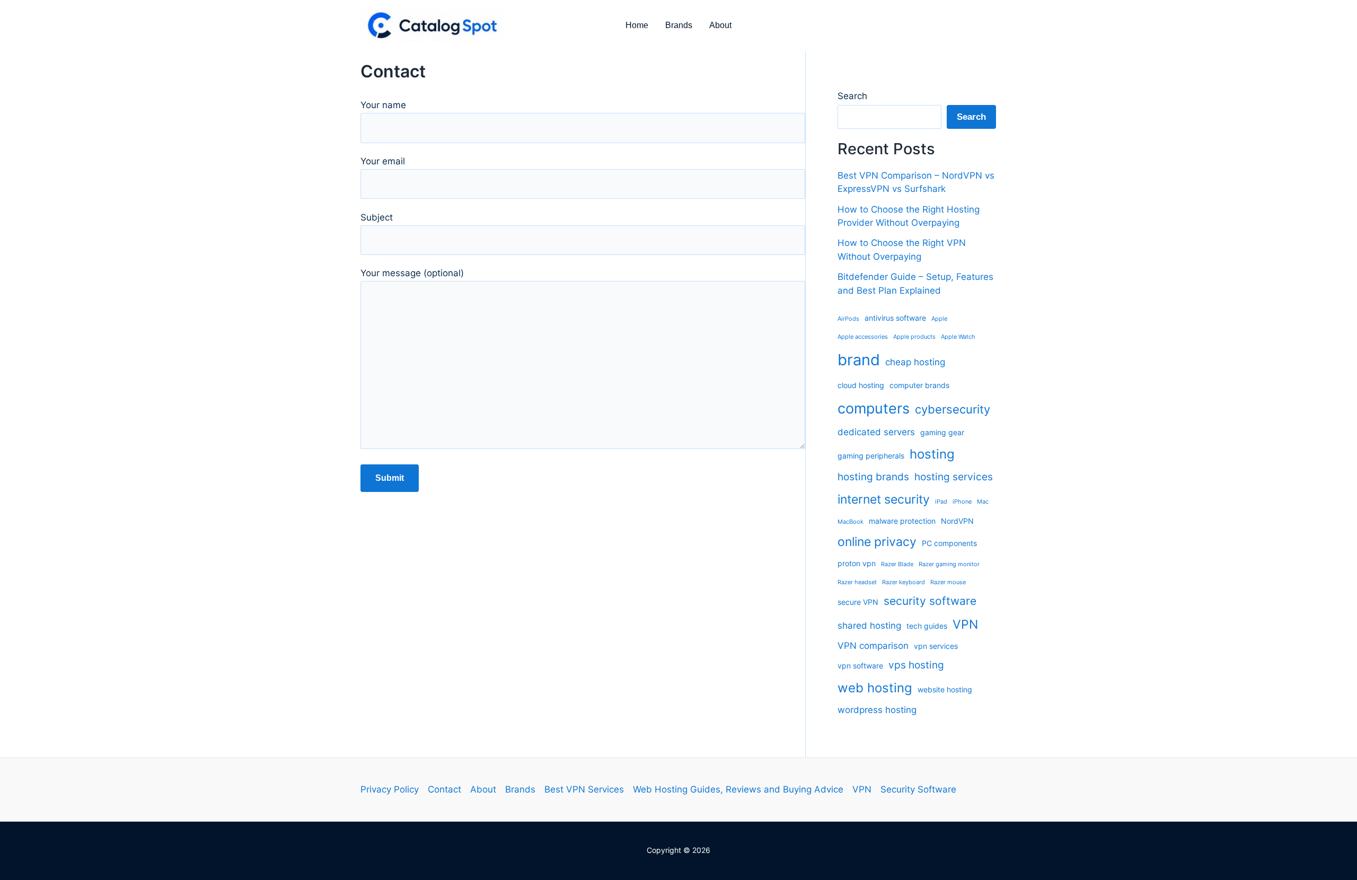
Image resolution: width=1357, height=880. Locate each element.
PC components (949, 543)
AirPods (848, 318)
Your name (383, 105)
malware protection (902, 520)
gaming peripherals (871, 455)
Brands (678, 25)
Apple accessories (863, 336)
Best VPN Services (584, 789)
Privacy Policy (389, 789)
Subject (376, 217)
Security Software (918, 789)
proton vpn (857, 563)
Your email (382, 161)
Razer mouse (948, 582)
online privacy (877, 541)
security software (930, 601)
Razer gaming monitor (949, 564)
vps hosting (916, 665)
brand (859, 359)
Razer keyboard (903, 582)
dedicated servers (876, 432)
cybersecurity (952, 409)
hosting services (953, 477)
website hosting (945, 689)
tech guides (926, 625)
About (720, 25)
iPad (941, 501)
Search (852, 96)
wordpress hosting (877, 710)
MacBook (850, 521)
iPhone (962, 501)
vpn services (936, 645)
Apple (939, 318)
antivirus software (895, 317)
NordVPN (957, 520)
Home (636, 25)
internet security (884, 499)
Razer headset (857, 582)
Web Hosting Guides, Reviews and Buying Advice (738, 789)
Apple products (914, 336)
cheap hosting (915, 362)
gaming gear (942, 432)
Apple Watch (958, 336)
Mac (983, 501)
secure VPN (858, 601)
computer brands (919, 385)
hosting (932, 454)
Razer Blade (897, 564)
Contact (444, 789)
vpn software (860, 665)
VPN (965, 624)
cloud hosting (861, 385)
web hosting (875, 688)
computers (874, 408)
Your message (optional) (412, 273)
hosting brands (873, 477)
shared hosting (869, 625)
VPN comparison (873, 645)
